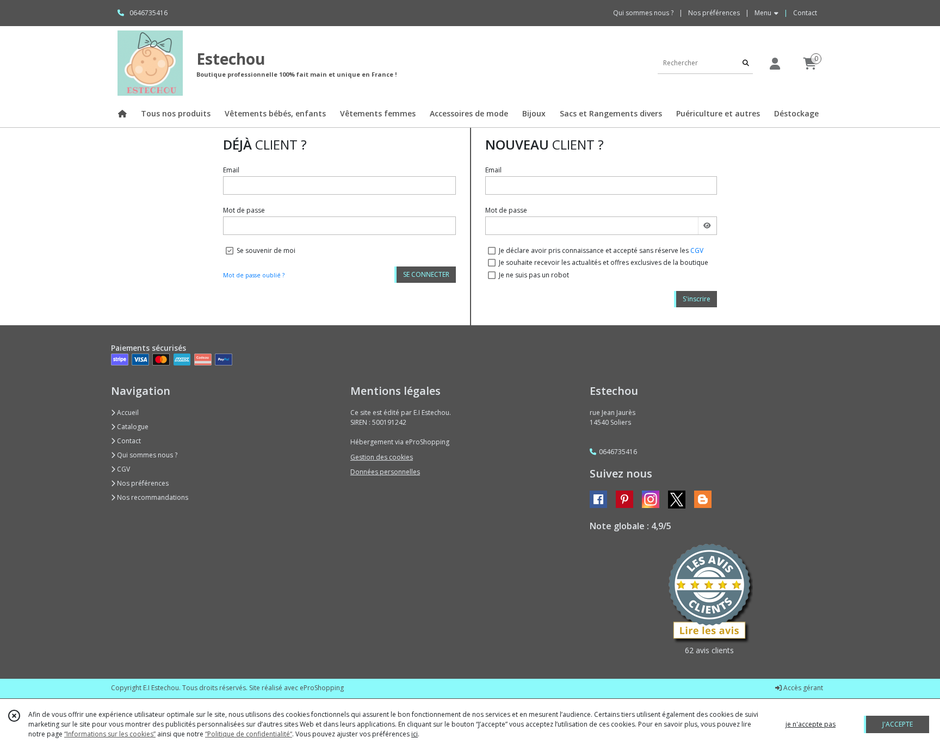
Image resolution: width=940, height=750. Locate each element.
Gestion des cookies (381, 457)
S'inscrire (696, 298)
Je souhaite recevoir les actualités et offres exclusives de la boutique (603, 262)
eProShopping (322, 687)
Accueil (127, 412)
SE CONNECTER (426, 274)
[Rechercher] (746, 62)
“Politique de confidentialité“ (248, 734)
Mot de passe (244, 210)
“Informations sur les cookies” (110, 734)
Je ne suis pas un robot (534, 275)
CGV (696, 250)
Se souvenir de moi (266, 250)
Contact (805, 12)
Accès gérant (802, 687)
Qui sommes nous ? (146, 455)
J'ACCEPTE (897, 724)
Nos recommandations (151, 497)
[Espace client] (775, 63)
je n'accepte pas (811, 724)
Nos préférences (142, 483)
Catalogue (132, 426)
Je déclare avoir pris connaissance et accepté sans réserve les (601, 250)
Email (231, 170)
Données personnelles (385, 471)
